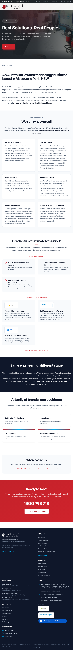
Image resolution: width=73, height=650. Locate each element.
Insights (4, 616)
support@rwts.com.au (22, 2)
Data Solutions (42, 543)
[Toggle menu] (69, 7)
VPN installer (8, 636)
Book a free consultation (37, 511)
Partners (45, 2)
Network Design (43, 549)
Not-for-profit (42, 566)
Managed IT (41, 537)
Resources (5, 608)
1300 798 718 (8, 2)
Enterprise (41, 569)
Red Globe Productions (9, 593)
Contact (68, 644)
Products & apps (7, 610)
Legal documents (55, 644)
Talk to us (8, 47)
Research (55, 2)
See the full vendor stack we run (35, 350)
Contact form (51, 469)
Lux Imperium (6, 589)
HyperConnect (6, 584)
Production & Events (44, 575)
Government (42, 572)
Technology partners (8, 622)
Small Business (42, 563)
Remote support (9, 630)
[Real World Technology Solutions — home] (12, 6)
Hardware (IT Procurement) (46, 552)
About (38, 2)
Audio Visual (42, 546)
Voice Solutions (43, 540)
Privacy (35, 644)
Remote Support (66, 2)
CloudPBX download (11, 633)
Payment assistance (43, 644)
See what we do (7, 613)
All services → (42, 555)
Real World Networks (8, 598)
